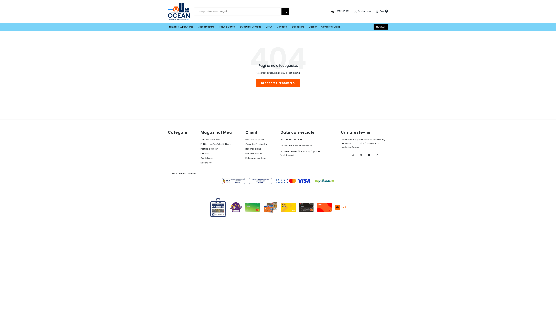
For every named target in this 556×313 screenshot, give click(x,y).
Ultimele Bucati (253, 153)
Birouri (269, 26)
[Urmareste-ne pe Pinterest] (361, 155)
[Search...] (285, 11)
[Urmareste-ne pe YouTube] (369, 155)
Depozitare (298, 26)
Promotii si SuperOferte (180, 26)
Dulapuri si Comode (250, 26)
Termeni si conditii (210, 139)
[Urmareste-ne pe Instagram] (353, 155)
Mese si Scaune (206, 26)
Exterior (313, 26)
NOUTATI (380, 26)
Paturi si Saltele (227, 26)
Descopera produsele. (278, 83)
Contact (205, 153)
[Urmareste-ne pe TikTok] (377, 155)
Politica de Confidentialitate (216, 144)
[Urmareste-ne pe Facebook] (345, 155)
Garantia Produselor (256, 144)
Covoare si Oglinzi (330, 26)
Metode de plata (254, 139)
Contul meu (207, 158)
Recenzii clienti (253, 148)
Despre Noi (206, 162)
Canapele (282, 26)
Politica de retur (209, 148)
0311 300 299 (343, 11)
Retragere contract (256, 158)
